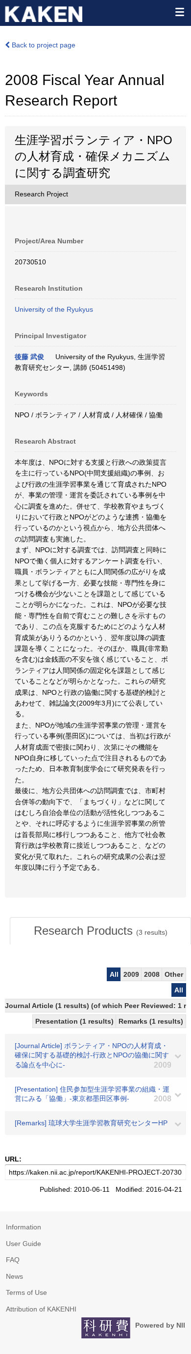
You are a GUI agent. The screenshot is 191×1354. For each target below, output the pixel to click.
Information (23, 1227)
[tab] (100, 931)
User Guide (23, 1243)
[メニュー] (179, 12)
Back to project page (42, 45)
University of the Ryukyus (54, 309)
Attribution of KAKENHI (41, 1309)
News (14, 1276)
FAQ (13, 1260)
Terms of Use (26, 1292)
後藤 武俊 (29, 357)
